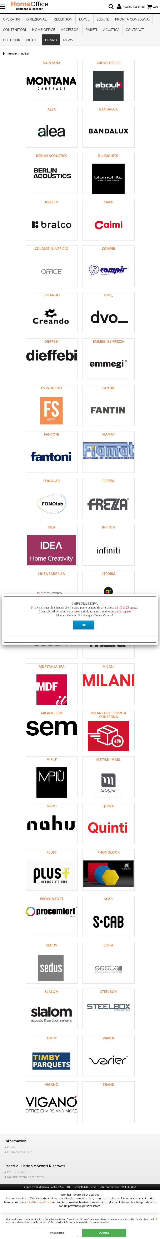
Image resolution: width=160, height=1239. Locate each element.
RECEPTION (63, 19)
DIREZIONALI (37, 19)
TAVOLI (84, 19)
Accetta (104, 1233)
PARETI (91, 29)
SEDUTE (102, 19)
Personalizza (56, 1233)
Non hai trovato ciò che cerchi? (26, 1177)
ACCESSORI (70, 29)
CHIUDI (156, 1219)
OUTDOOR (11, 40)
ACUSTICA (111, 29)
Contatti (12, 1147)
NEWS (68, 40)
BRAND (51, 40)
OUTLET (32, 40)
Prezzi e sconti (16, 1172)
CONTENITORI (14, 29)
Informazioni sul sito (19, 1152)
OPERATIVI (11, 19)
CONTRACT (135, 29)
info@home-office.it (39, 1202)
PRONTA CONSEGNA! (132, 19)
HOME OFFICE (43, 29)
